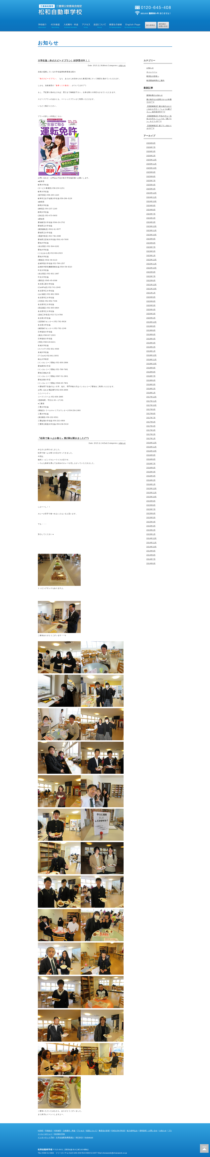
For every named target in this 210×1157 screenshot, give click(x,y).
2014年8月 (150, 555)
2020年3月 (150, 314)
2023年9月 (150, 239)
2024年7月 (150, 214)
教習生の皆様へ (152, 76)
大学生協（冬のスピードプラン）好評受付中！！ (64, 60)
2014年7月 (150, 559)
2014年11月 (151, 543)
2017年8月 (150, 414)
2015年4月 (150, 522)
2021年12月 (151, 285)
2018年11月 (151, 360)
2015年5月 (150, 518)
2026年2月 (150, 156)
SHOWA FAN (59, 1134)
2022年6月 (150, 281)
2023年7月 (150, 247)
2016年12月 (151, 443)
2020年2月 (150, 318)
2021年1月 (150, 293)
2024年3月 (150, 222)
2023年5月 (150, 251)
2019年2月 (150, 347)
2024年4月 (150, 218)
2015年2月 (150, 530)
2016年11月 (151, 447)
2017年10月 (151, 405)
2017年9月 (150, 409)
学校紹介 (48, 1131)
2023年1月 (150, 256)
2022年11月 (151, 264)
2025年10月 (151, 168)
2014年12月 (151, 538)
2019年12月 (151, 322)
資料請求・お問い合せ (148, 1131)
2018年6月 (150, 380)
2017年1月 (150, 439)
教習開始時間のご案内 (155, 80)
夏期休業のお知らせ (154, 95)
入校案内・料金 (69, 1131)
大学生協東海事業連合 (65, 1137)
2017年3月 (150, 430)
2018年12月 (151, 355)
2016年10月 (151, 451)
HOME (40, 1131)
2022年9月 (150, 272)
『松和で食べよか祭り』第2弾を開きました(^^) (63, 438)
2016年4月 (150, 472)
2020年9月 (150, 297)
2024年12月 (151, 193)
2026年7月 (150, 147)
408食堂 (57, 1131)
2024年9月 (150, 206)
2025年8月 (150, 177)
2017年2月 (150, 434)
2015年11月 (151, 493)
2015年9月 (150, 501)
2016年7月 (150, 464)
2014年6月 (150, 563)
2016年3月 (150, 476)
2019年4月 (150, 339)
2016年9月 (150, 455)
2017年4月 (150, 426)
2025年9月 (150, 172)
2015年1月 (150, 534)
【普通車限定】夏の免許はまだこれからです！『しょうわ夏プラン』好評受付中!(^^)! (159, 109)
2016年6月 (150, 468)
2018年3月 (150, 385)
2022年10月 (151, 268)
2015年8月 (150, 505)
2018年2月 (150, 389)
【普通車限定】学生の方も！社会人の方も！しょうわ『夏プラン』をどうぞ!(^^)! (159, 118)
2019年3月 (150, 343)
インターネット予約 (46, 1137)
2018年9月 (150, 368)
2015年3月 (150, 526)
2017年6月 (150, 422)
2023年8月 (150, 243)
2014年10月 (151, 547)
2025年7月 (150, 181)
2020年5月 (150, 305)
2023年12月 (151, 226)
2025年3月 (150, 189)
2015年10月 (151, 497)
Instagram (89, 1137)
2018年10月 (151, 364)
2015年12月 (151, 489)
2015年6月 (150, 513)
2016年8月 (150, 459)
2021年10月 (151, 289)
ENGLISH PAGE (118, 1131)
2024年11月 (151, 197)
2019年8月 (150, 330)
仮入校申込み (132, 1131)
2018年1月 (150, 393)
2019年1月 (150, 351)
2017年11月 (151, 401)
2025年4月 (150, 185)
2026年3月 (150, 151)
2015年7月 (150, 509)
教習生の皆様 (104, 1131)
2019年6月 (150, 335)
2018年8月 (150, 372)
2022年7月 (150, 276)
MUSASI (79, 1137)
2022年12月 (151, 260)
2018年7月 (150, 376)
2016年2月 (150, 480)
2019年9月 (150, 326)
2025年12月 (151, 160)
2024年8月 (150, 210)
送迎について (91, 1131)
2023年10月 (151, 235)
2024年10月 (151, 201)
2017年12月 (151, 397)
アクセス (80, 1131)
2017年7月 (150, 418)
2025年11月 (151, 164)
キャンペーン (151, 72)
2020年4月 (150, 310)
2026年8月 (150, 143)
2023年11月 (151, 231)
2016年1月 (150, 484)
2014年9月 (150, 551)
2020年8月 (150, 301)
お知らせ (122, 66)
